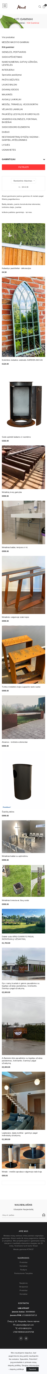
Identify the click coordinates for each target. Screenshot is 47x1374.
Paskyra (23, 1270)
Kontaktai (23, 1266)
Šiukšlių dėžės (8, 812)
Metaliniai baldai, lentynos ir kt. (15, 547)
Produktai (20, 23)
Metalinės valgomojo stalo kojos (15, 617)
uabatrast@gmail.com (24, 1325)
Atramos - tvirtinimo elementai (14, 742)
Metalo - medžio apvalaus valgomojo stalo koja (22, 1172)
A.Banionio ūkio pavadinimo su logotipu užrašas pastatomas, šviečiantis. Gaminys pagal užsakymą (22, 1060)
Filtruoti (23, 167)
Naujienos (23, 1283)
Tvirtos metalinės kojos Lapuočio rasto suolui (21, 687)
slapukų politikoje (17, 1369)
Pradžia (9, 23)
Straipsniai (23, 1287)
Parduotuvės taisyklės (23, 1273)
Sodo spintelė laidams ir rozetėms (16, 437)
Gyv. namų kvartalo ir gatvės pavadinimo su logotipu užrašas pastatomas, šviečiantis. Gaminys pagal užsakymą (20, 985)
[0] (44, 6)
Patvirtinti (32, 1369)
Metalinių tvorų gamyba (12, 492)
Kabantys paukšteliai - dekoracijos (16, 268)
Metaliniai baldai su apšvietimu (15, 856)
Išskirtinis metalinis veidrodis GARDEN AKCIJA (22, 360)
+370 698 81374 (24, 1328)
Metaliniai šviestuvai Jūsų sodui (15, 900)
